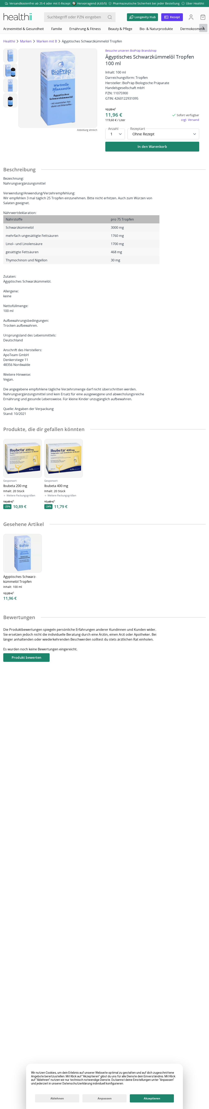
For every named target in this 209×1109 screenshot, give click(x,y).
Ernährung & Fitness (85, 29)
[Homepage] (17, 17)
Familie (56, 29)
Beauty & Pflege (120, 29)
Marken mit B (47, 41)
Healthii (9, 41)
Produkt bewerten (26, 657)
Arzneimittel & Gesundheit (23, 29)
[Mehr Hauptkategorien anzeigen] (203, 28)
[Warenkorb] (202, 17)
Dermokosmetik (192, 29)
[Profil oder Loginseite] (191, 17)
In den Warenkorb (152, 146)
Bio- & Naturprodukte (156, 29)
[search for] (109, 17)
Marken (26, 41)
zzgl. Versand (190, 120)
